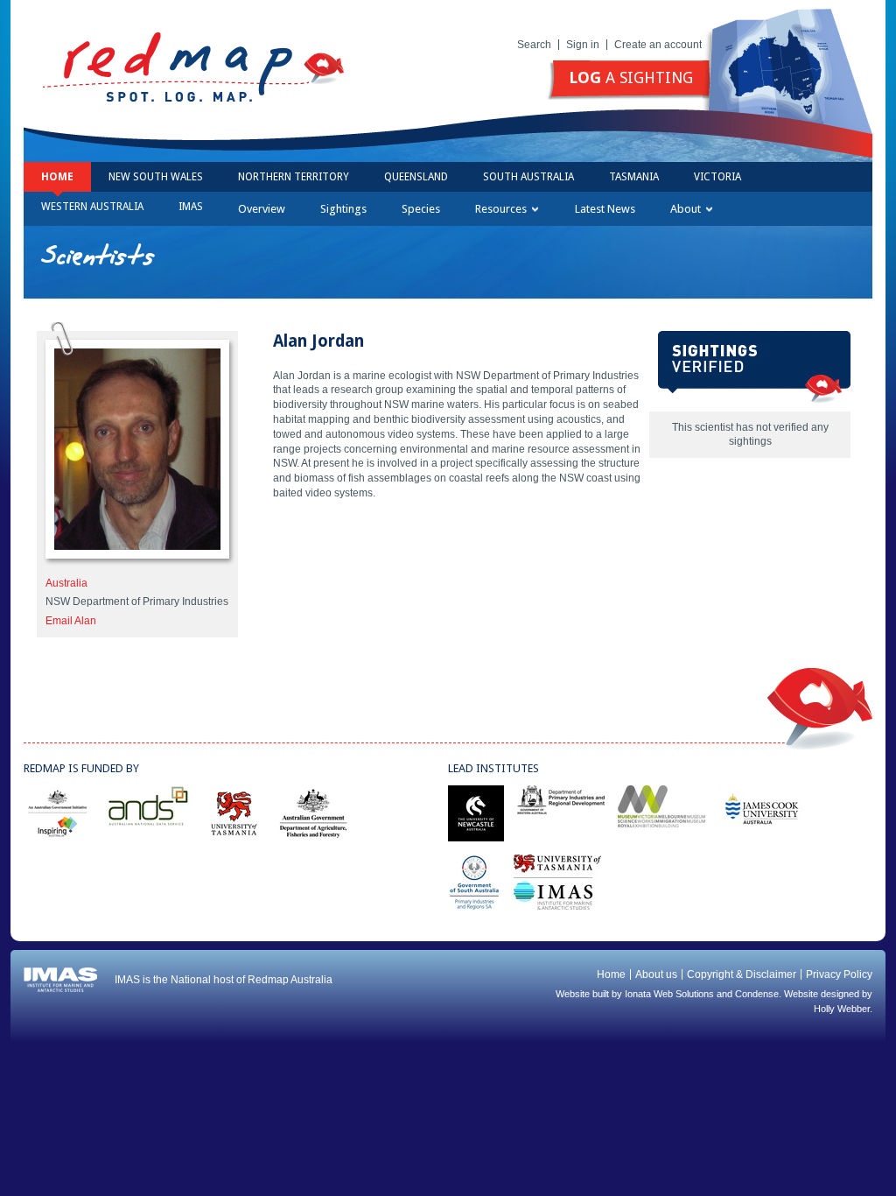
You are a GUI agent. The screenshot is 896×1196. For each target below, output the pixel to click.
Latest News (605, 208)
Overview (261, 208)
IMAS (190, 207)
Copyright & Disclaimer (741, 974)
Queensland (416, 177)
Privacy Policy (839, 974)
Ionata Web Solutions (669, 993)
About (685, 208)
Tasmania (634, 177)
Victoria (717, 177)
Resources (501, 208)
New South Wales (155, 177)
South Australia (528, 177)
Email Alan (71, 621)
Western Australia (92, 207)
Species (421, 208)
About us (656, 974)
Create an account (658, 44)
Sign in (582, 44)
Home (57, 177)
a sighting (631, 77)
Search (534, 44)
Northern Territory (293, 177)
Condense (757, 993)
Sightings (343, 208)
